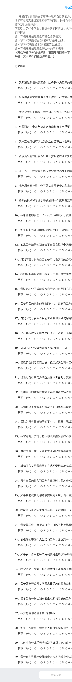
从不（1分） (25, 88)
